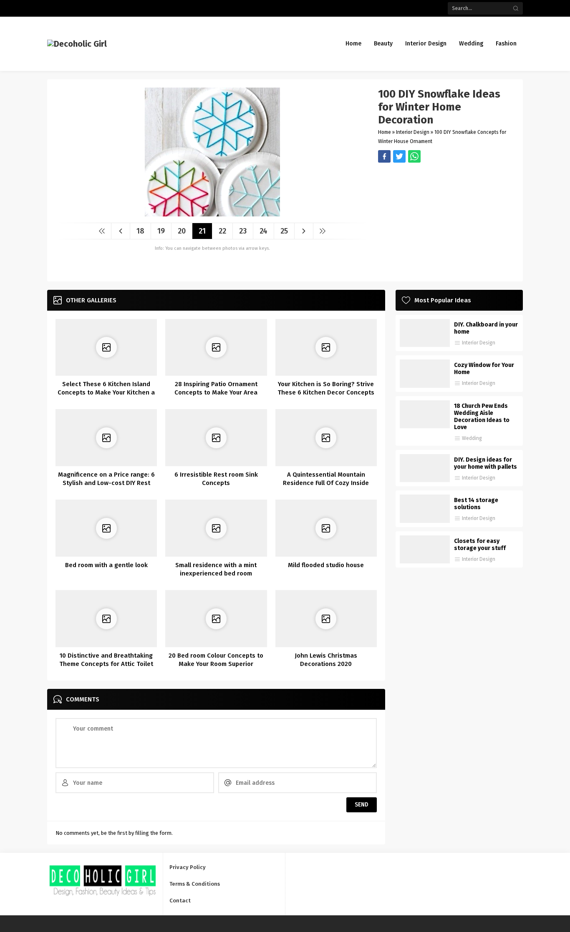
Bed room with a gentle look (106, 565)
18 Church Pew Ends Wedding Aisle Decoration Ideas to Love (481, 416)
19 (161, 231)
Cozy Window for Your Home (484, 369)
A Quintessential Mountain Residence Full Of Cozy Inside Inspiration (326, 483)
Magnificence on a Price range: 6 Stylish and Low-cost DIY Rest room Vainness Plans (106, 483)
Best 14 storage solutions (476, 504)
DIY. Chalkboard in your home (486, 328)
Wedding (472, 438)
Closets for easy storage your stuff (480, 545)
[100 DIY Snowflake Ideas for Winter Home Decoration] (212, 213)
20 (182, 231)
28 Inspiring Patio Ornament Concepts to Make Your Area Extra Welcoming (215, 392)
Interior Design (412, 132)
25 (284, 231)
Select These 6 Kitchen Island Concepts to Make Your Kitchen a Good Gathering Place (106, 392)
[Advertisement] (446, 221)
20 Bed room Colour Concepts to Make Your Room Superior (216, 660)
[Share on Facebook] (384, 156)
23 (243, 231)
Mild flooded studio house (326, 565)
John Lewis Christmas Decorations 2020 (326, 660)
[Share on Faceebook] (399, 156)
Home (384, 132)
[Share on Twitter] (414, 156)
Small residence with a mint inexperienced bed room (216, 569)
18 (140, 231)
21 (202, 231)
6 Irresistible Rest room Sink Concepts (216, 479)
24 (263, 231)
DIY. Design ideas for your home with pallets (485, 463)
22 (222, 231)
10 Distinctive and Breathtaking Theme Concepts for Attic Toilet (106, 660)
